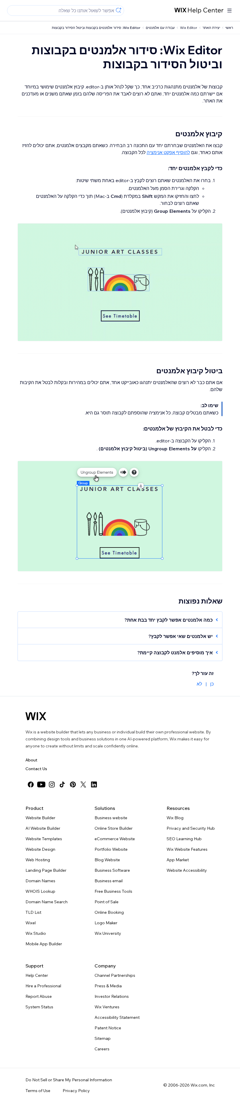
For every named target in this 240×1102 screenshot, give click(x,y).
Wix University (108, 933)
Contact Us (36, 768)
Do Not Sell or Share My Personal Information (68, 1079)
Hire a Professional (43, 985)
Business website (111, 817)
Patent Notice (108, 1027)
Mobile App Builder (43, 943)
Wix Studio (35, 933)
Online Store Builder (114, 828)
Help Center (36, 975)
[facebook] (30, 784)
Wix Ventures (107, 1006)
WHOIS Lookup (40, 891)
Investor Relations (112, 996)
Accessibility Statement (117, 1017)
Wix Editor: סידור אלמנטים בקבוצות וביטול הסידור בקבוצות (96, 27)
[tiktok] (62, 784)
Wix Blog (175, 817)
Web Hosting (37, 859)
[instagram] (52, 784)
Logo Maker (106, 922)
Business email (109, 880)
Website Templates (43, 838)
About (31, 760)
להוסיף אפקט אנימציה (168, 152)
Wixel (30, 922)
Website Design (40, 849)
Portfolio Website (111, 849)
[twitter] (83, 784)
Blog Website (107, 859)
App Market (178, 859)
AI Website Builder (42, 828)
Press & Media (108, 985)
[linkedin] (94, 784)
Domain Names (40, 880)
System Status (39, 1006)
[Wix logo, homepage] (35, 716)
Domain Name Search (46, 901)
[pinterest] (73, 784)
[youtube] (41, 784)
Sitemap (103, 1038)
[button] (123, 619)
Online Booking (109, 912)
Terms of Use (37, 1090)
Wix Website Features (187, 849)
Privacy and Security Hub (191, 828)
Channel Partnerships (115, 975)
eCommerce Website (115, 838)
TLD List (33, 912)
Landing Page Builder (45, 870)
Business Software (112, 870)
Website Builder (40, 817)
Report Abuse (38, 996)
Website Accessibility (187, 870)
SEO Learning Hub (184, 838)
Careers (102, 1049)
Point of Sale (107, 901)
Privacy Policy (76, 1090)
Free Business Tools (113, 891)
